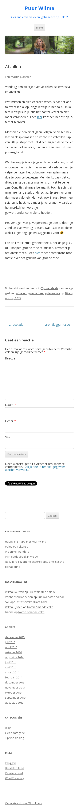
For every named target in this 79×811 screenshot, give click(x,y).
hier (39, 117)
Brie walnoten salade (42, 592)
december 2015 (15, 637)
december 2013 (15, 682)
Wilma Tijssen (14, 607)
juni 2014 (10, 662)
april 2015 (11, 647)
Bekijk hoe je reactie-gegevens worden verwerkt (35, 468)
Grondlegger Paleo (59, 325)
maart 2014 (12, 672)
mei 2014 (10, 667)
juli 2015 (10, 642)
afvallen (21, 293)
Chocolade (14, 325)
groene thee (36, 293)
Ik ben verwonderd (17, 551)
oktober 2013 (13, 692)
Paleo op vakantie (16, 546)
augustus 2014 (14, 657)
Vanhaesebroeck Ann (19, 597)
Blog (8, 728)
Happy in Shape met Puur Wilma (25, 541)
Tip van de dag (50, 288)
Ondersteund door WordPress (23, 803)
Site (7, 437)
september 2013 (15, 697)
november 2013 (15, 687)
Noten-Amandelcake (40, 607)
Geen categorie (15, 733)
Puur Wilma (39, 8)
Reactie (10, 358)
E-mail (10, 421)
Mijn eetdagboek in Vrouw (21, 556)
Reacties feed (14, 773)
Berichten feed (14, 768)
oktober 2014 (13, 652)
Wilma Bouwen (14, 592)
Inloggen (10, 763)
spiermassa (52, 293)
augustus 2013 (14, 702)
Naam (10, 405)
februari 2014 (13, 677)
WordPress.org (14, 778)
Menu (39, 27)
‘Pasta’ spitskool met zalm (30, 602)
